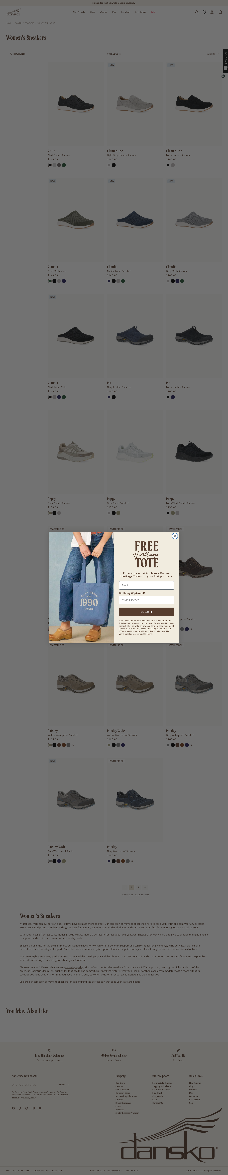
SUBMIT (147, 612)
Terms (149, 634)
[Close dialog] (175, 536)
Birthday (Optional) (132, 593)
